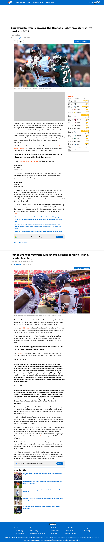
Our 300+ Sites (69, 528)
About (16, 528)
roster (36, 320)
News (17, 2)
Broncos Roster (23, 242)
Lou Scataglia (17, 38)
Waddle (39, 436)
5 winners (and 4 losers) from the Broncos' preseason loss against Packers (39, 231)
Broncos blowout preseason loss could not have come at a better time (37, 224)
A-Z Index (54, 533)
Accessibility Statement (37, 533)
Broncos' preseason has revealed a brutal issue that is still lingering (37, 217)
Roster (42, 2)
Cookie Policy (86, 531)
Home (15, 242)
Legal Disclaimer (19, 533)
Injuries (47, 2)
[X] (92, 2)
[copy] (23, 41)
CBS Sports (19, 353)
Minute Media (12, 537)
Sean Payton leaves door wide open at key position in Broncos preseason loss (38, 220)
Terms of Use (69, 531)
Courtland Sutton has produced (28, 161)
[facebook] (89, 2)
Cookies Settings (70, 533)
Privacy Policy (55, 531)
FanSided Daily (18, 531)
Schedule (28, 2)
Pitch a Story (34, 531)
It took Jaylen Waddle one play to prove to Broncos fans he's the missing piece (38, 227)
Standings (36, 2)
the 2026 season (25, 328)
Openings (33, 528)
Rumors (22, 2)
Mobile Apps (86, 528)
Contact (53, 528)
